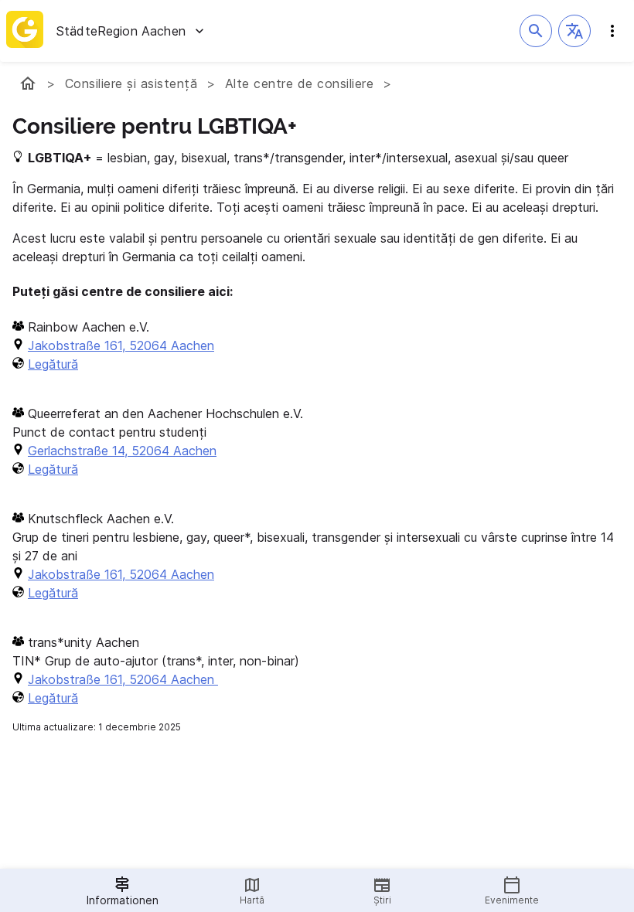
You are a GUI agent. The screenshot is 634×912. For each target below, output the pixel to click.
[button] (574, 31)
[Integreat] (24, 31)
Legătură (53, 364)
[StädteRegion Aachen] (27, 83)
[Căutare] (536, 31)
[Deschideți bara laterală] (612, 30)
